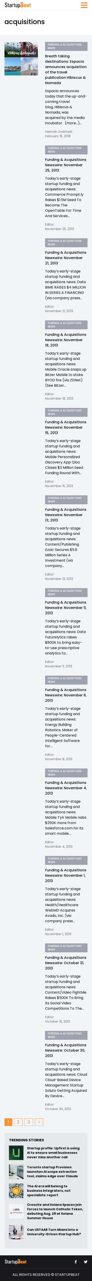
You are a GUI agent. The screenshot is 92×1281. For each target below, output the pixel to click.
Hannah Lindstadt (58, 131)
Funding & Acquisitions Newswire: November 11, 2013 (66, 608)
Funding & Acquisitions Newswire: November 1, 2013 (65, 875)
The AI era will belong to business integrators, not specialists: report (49, 1190)
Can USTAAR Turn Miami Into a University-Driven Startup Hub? (54, 1231)
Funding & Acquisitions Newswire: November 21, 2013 (65, 258)
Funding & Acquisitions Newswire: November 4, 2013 (66, 788)
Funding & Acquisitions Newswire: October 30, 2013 (65, 1050)
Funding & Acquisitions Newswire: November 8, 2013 (66, 695)
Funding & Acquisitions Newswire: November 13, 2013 (65, 515)
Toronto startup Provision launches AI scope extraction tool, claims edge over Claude (53, 1171)
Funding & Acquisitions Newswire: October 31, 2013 (65, 963)
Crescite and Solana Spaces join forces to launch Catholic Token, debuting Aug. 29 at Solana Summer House (55, 1211)
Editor (49, 224)
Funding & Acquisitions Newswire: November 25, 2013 (65, 165)
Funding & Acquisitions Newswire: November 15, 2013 (65, 427)
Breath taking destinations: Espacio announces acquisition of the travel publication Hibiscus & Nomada (66, 69)
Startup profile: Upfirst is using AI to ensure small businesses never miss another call (53, 1152)
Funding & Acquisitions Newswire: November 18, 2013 (65, 340)
